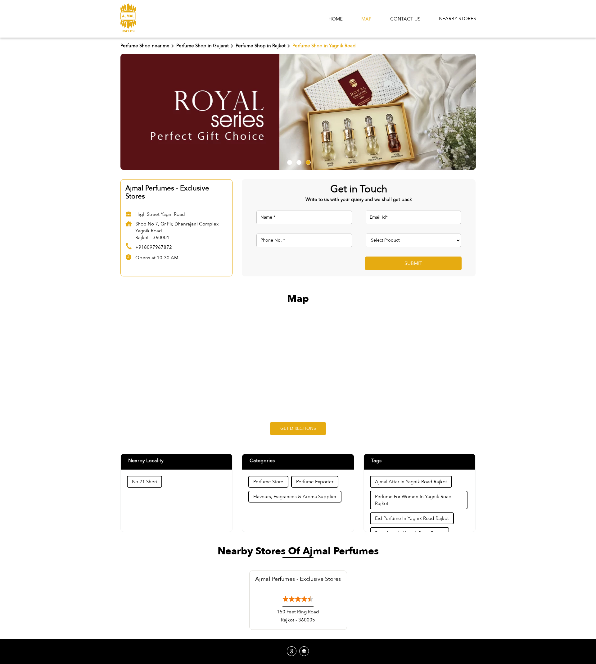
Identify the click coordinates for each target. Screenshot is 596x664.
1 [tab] (288, 161)
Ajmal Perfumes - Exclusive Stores (298, 579)
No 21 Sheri (144, 482)
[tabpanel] (298, 112)
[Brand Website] (304, 651)
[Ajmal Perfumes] (128, 18)
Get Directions (298, 428)
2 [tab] (298, 161)
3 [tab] (307, 161)
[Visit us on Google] (292, 651)
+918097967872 (153, 247)
